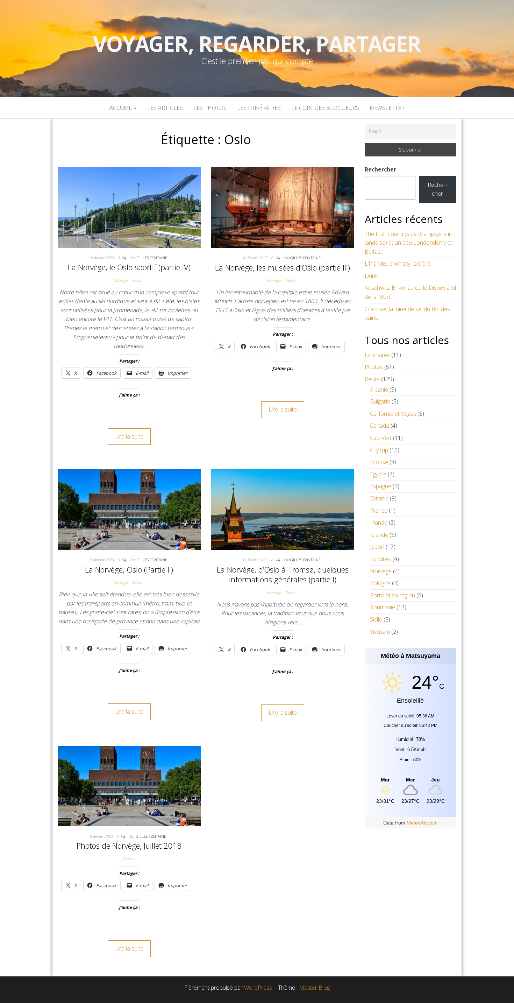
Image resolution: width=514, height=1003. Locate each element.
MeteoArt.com (422, 823)
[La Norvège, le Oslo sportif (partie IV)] (129, 207)
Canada (379, 425)
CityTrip (379, 450)
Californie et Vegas (393, 414)
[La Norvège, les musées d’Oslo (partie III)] (282, 207)
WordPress (258, 987)
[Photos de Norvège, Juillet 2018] (129, 785)
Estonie (379, 498)
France (378, 510)
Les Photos (210, 108)
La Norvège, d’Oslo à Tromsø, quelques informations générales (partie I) (283, 574)
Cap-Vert (381, 438)
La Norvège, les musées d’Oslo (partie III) (282, 267)
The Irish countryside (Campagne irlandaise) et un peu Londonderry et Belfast (409, 242)
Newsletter (387, 108)
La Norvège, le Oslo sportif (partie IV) (129, 267)
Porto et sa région (392, 595)
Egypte (378, 474)
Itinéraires (377, 355)
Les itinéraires (259, 108)
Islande (379, 535)
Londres (380, 559)
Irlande (378, 522)
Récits (137, 280)
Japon (377, 546)
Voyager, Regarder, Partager (257, 43)
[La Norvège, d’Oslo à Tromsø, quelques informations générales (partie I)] (282, 509)
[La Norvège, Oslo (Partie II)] (129, 509)
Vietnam (380, 632)
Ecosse (379, 462)
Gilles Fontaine (152, 257)
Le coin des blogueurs (325, 108)
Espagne (380, 486)
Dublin (372, 276)
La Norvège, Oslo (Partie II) (129, 569)
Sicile (376, 619)
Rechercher (380, 169)
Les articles (165, 108)
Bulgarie (380, 401)
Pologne (380, 583)
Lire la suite (129, 436)
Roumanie (382, 607)
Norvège (120, 280)
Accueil (121, 108)
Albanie (379, 389)
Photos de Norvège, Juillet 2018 (129, 845)
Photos (128, 858)
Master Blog (314, 987)
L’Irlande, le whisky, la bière (398, 263)
